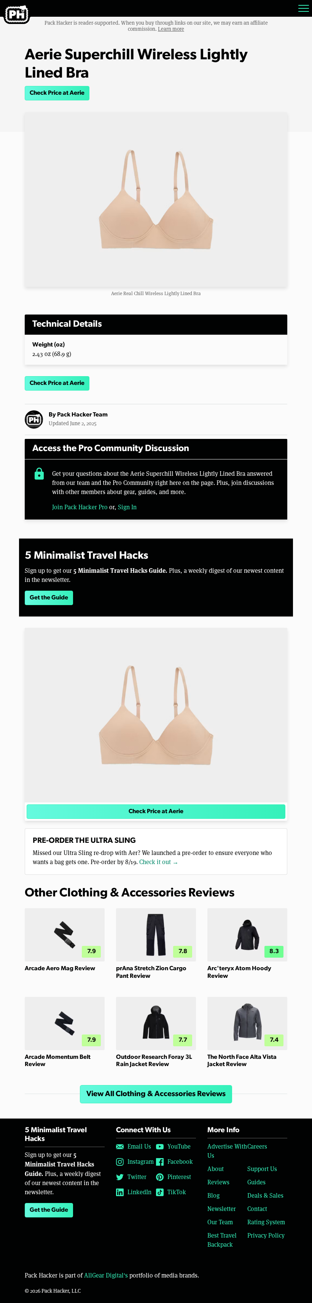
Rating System (266, 1222)
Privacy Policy (266, 1235)
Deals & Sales (265, 1196)
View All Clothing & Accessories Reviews (156, 1094)
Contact (257, 1209)
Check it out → (158, 862)
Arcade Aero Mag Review (60, 969)
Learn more (171, 28)
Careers (257, 1146)
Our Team (220, 1222)
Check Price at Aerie (57, 93)
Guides (256, 1182)
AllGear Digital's (106, 1275)
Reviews (218, 1182)
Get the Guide (49, 598)
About (215, 1169)
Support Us (262, 1169)
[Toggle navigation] (303, 8)
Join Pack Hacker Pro (80, 507)
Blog (213, 1196)
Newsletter (221, 1209)
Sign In (127, 507)
